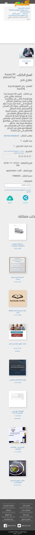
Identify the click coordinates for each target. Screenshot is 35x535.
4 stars (27, 156)
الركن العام (16, 13)
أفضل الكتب (26, 506)
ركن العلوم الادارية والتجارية (18, 15)
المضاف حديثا (26, 510)
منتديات (25, 13)
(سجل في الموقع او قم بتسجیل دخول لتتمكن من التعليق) (17, 191)
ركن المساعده (8, 519)
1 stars (19, 156)
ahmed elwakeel (11, 136)
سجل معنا (26, 515)
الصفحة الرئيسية (24, 8)
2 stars (22, 156)
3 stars (24, 156)
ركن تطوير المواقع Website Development (19, 10)
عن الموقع (8, 515)
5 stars (29, 156)
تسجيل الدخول (26, 519)
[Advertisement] (17, 32)
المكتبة (8, 510)
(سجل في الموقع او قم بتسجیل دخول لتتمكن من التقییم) (14, 152)
